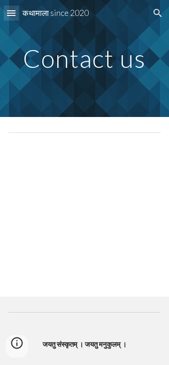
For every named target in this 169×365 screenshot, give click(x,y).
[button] (11, 13)
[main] (84, 58)
